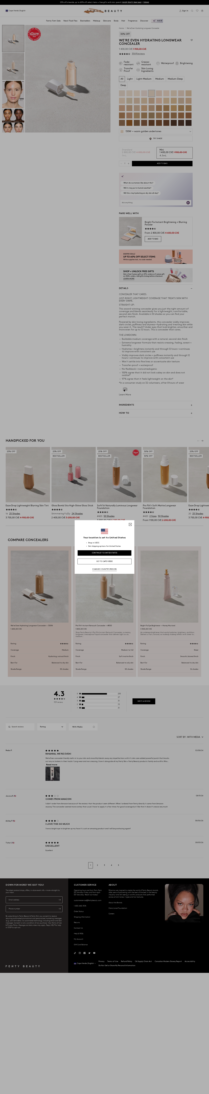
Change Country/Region (104, 569)
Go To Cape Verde (104, 561)
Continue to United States (104, 553)
